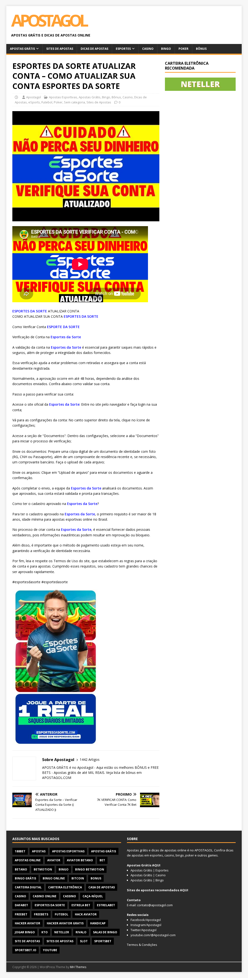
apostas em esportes (147, 855)
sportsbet (102, 941)
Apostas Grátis (22, 49)
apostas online (28, 860)
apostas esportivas (68, 851)
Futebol (46, 102)
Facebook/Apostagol (146, 920)
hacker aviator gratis (65, 923)
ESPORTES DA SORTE (29, 311)
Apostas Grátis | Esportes (150, 870)
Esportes (123, 49)
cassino (69, 896)
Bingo (166, 49)
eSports (34, 102)
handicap (98, 923)
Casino (148, 49)
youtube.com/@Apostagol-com (153, 935)
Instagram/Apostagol (146, 925)
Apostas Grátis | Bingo (147, 880)
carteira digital (28, 887)
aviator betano (80, 860)
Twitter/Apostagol (143, 930)
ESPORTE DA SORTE (63, 326)
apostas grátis (103, 851)
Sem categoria (74, 102)
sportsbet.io (25, 950)
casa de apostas (101, 887)
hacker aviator (27, 923)
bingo (64, 869)
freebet (21, 914)
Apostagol (33, 97)
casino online (44, 896)
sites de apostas (59, 941)
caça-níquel (93, 896)
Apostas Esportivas (63, 97)
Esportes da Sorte (66, 337)
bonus (96, 878)
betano (21, 869)
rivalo (81, 932)
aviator (53, 860)
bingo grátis (25, 878)
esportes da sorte (50, 905)
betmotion (43, 869)
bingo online (54, 878)
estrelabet (106, 905)
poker (189, 855)
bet (102, 860)
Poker (183, 49)
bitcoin (77, 878)
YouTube (50, 950)
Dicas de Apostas (94, 49)
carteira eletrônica (65, 887)
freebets (41, 914)
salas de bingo (105, 932)
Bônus (201, 49)
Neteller (61, 932)
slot (84, 941)
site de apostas (27, 941)
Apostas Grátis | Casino (148, 875)
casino (20, 896)
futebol (61, 914)
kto (44, 932)
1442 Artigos (90, 759)
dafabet (21, 905)
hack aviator (86, 914)
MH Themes (78, 967)
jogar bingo (25, 932)
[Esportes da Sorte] (56, 741)
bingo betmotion (89, 869)
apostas (39, 851)
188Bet (20, 851)
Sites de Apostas (59, 49)
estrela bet (80, 905)
